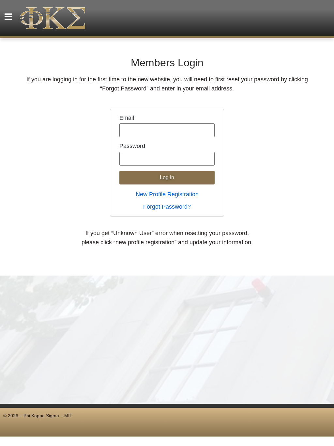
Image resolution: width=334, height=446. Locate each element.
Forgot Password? (167, 206)
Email (126, 118)
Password (132, 146)
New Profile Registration (167, 194)
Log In (167, 177)
